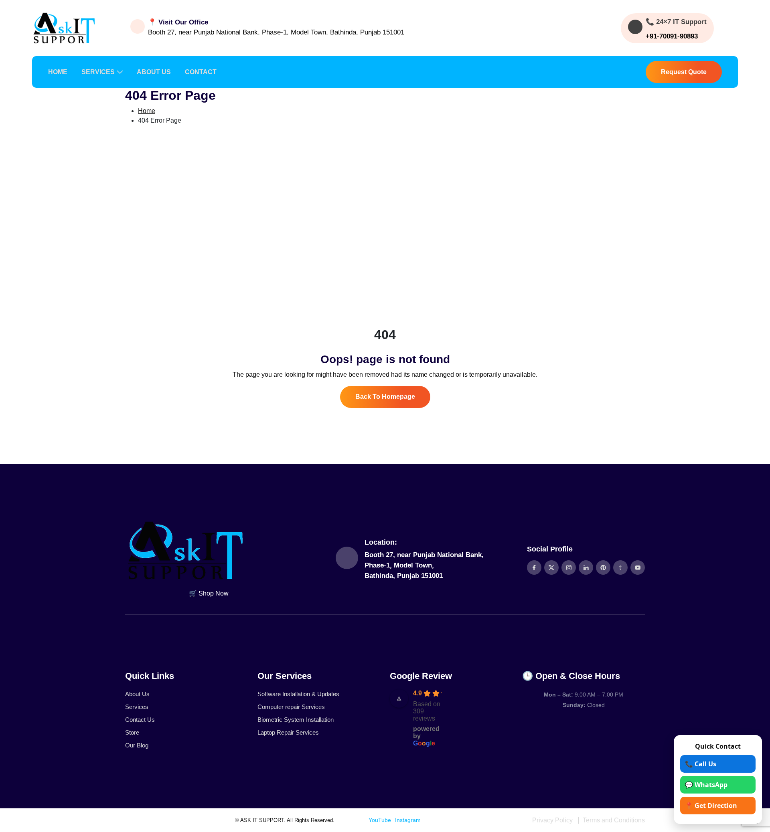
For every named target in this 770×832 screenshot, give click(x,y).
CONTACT (201, 72)
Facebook (352, 820)
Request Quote (684, 72)
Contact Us (140, 719)
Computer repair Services (291, 706)
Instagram (408, 820)
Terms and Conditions (614, 820)
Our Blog (136, 745)
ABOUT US (154, 72)
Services (136, 706)
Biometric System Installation (295, 719)
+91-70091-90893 (672, 36)
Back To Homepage (385, 396)
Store (132, 732)
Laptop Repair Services (288, 732)
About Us (137, 694)
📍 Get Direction (711, 805)
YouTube (380, 820)
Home (146, 110)
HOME (57, 72)
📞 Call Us (700, 763)
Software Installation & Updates (298, 694)
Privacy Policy (552, 820)
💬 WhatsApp (706, 784)
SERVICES (98, 72)
